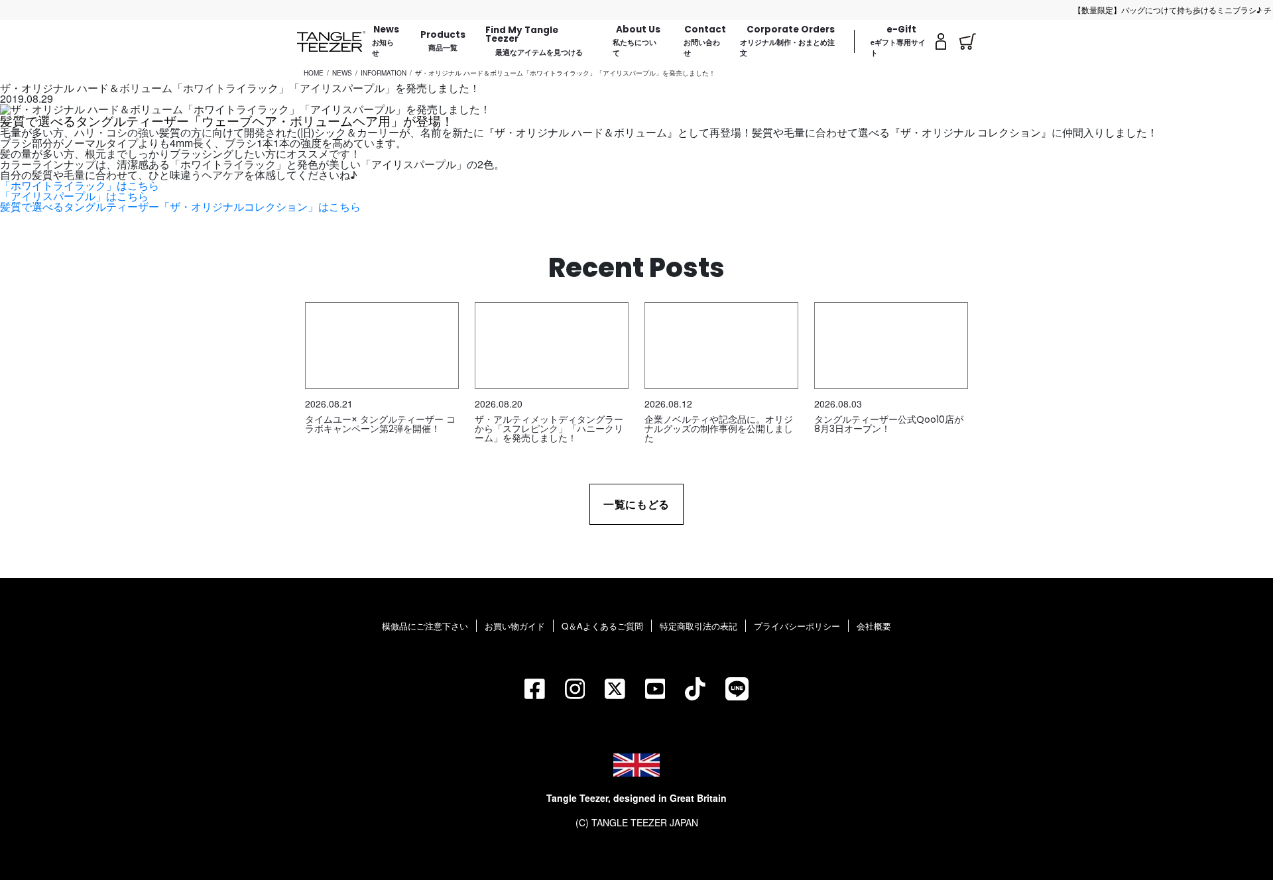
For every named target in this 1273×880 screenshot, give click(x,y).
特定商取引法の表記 (698, 626)
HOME (314, 73)
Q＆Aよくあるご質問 (602, 626)
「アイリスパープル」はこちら (74, 195)
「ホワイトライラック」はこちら (79, 185)
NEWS (342, 73)
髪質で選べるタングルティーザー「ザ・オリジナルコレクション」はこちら (180, 206)
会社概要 (874, 626)
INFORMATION (383, 73)
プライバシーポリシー (797, 626)
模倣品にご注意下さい (425, 626)
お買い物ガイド (515, 626)
